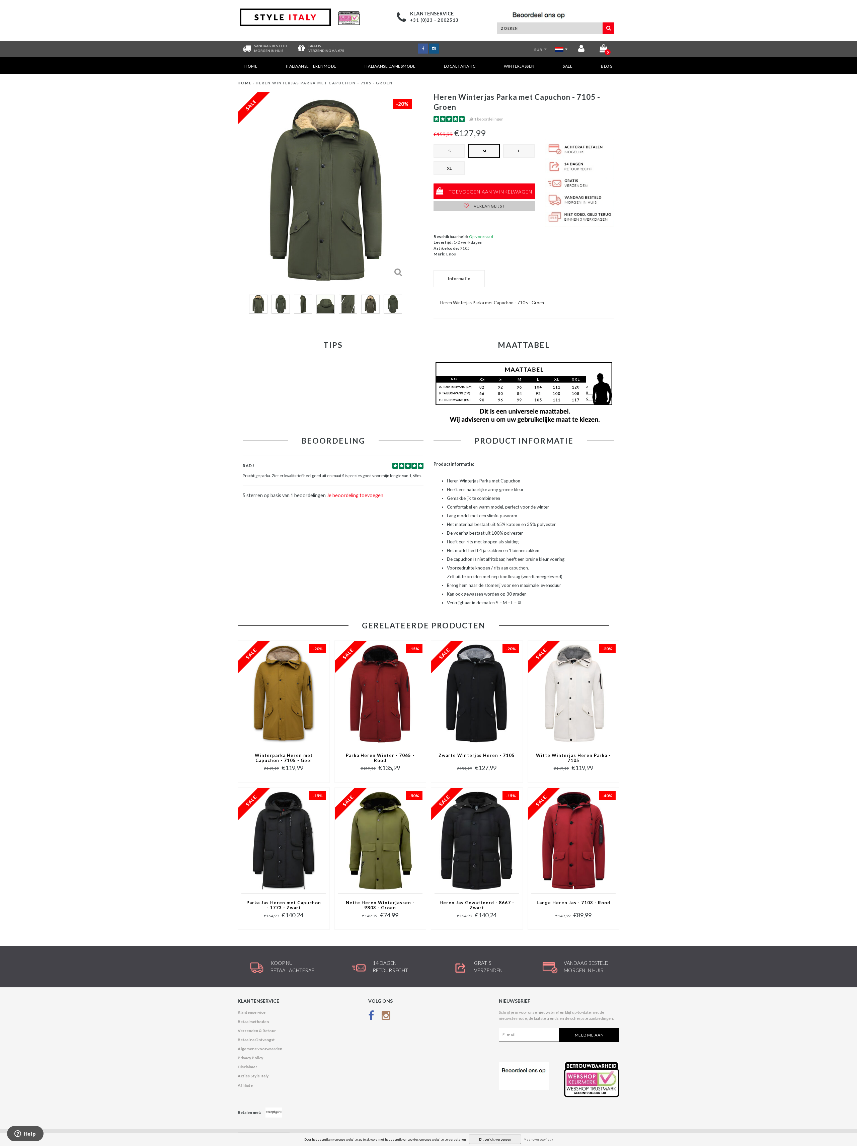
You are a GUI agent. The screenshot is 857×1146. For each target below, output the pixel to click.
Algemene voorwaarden (260, 1048)
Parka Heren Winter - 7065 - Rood (380, 758)
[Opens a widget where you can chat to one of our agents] (25, 1134)
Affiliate (245, 1085)
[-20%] (283, 692)
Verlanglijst (489, 206)
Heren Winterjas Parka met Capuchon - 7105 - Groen (324, 83)
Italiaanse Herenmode (311, 66)
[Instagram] (386, 1016)
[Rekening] (581, 49)
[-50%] (380, 839)
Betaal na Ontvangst (256, 1039)
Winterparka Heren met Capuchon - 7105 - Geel (284, 758)
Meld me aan (589, 1035)
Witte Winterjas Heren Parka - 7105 (573, 758)
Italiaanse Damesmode (390, 66)
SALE (567, 66)
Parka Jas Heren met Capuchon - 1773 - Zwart (283, 905)
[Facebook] (371, 1016)
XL (449, 168)
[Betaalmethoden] (273, 1112)
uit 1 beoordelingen (486, 119)
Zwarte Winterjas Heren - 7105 (477, 755)
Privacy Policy (250, 1057)
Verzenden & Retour (257, 1030)
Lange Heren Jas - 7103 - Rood (573, 902)
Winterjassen (519, 66)
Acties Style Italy (253, 1075)
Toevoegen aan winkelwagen (489, 192)
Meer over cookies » (538, 1139)
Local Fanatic (460, 66)
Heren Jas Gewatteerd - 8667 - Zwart (477, 905)
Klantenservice (251, 1012)
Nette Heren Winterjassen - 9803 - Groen (380, 905)
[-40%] (573, 839)
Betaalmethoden (253, 1021)
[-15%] (380, 692)
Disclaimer (247, 1066)
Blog (607, 66)
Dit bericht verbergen (495, 1139)
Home (250, 66)
